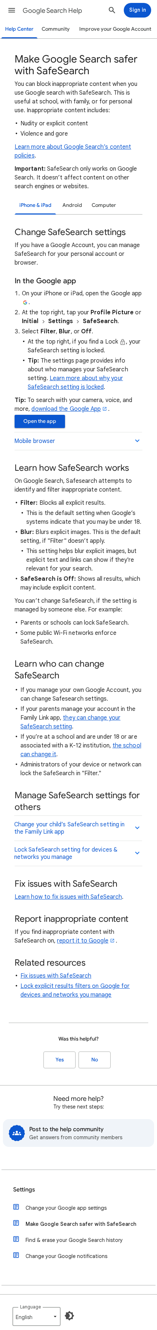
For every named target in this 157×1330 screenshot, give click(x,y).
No (94, 1060)
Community (56, 29)
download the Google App (66, 409)
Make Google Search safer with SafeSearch (81, 1224)
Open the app (39, 421)
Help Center (19, 29)
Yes (59, 1060)
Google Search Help (52, 11)
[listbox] (36, 1316)
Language (30, 1307)
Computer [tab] (104, 205)
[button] (11, 10)
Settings (24, 1189)
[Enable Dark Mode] (69, 1316)
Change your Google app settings (66, 1208)
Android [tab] (72, 205)
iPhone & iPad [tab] (35, 205)
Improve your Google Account (115, 29)
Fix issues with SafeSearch (55, 975)
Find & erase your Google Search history (74, 1240)
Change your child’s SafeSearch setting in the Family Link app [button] (69, 828)
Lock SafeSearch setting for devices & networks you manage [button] (66, 853)
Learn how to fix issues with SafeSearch (68, 897)
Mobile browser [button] (34, 441)
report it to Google (82, 940)
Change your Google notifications (66, 1256)
